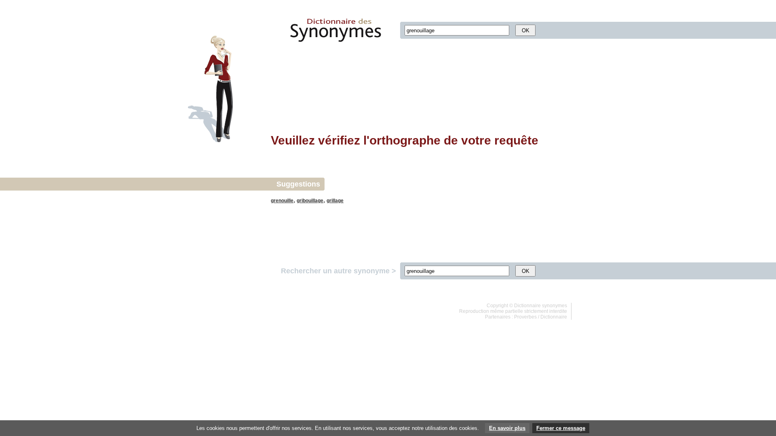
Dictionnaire (553, 317)
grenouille (282, 200)
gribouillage (310, 200)
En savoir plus (507, 428)
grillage (335, 200)
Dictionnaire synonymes (540, 305)
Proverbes (525, 317)
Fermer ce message (560, 428)
